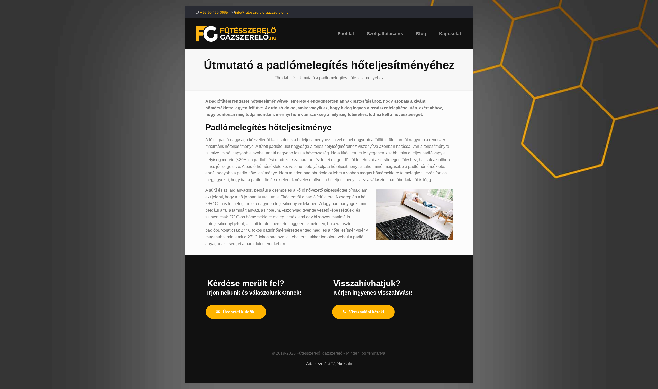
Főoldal (281, 78)
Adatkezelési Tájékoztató (329, 364)
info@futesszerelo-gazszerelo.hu (262, 12)
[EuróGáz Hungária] (236, 33)
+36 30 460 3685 (214, 12)
